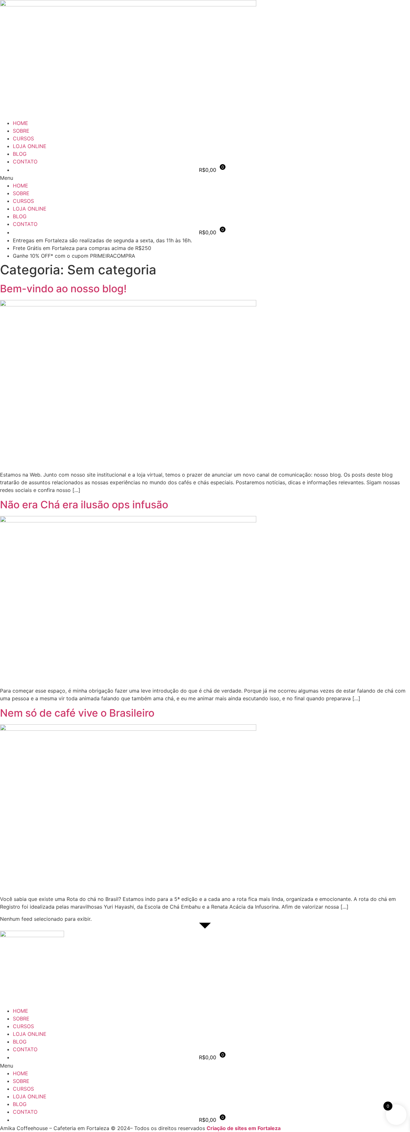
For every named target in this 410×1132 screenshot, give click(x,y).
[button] (205, 178)
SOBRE (21, 131)
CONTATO (25, 161)
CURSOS (23, 138)
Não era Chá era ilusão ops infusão (84, 504)
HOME (20, 123)
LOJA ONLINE (29, 146)
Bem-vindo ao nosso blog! (63, 288)
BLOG (20, 154)
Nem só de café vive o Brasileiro (77, 713)
